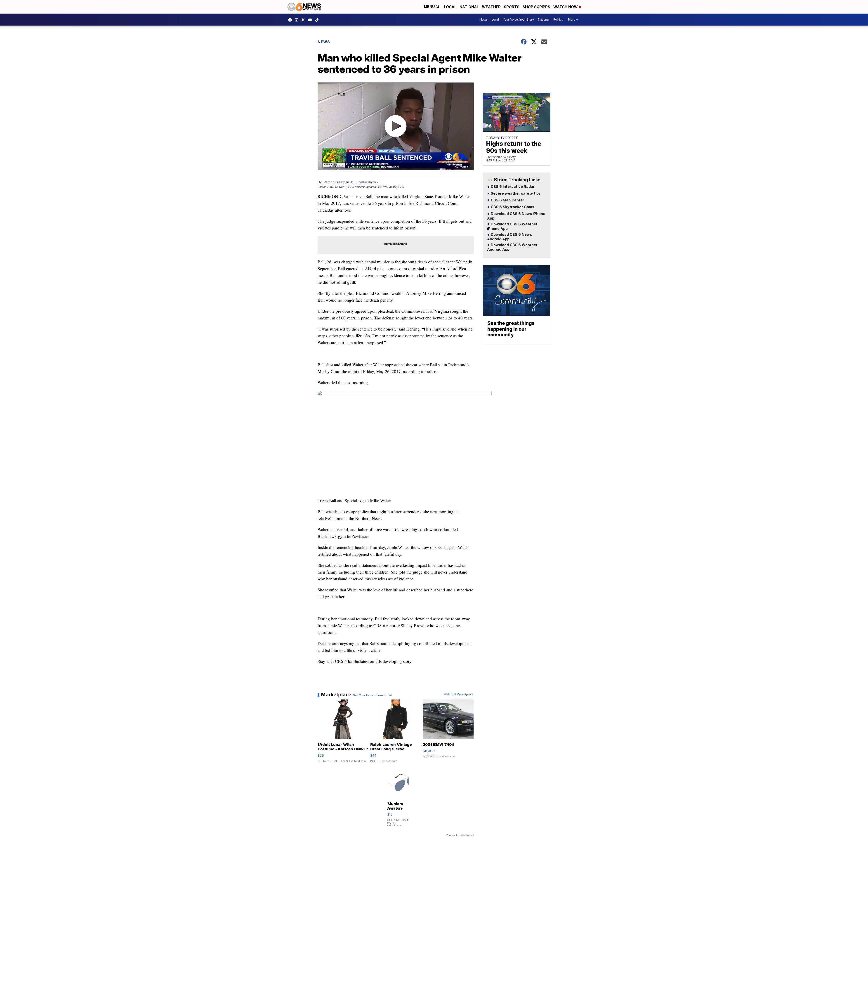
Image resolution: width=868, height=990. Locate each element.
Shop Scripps (536, 7)
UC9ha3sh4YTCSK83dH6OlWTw (311, 20)
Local (450, 7)
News (484, 19)
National (469, 7)
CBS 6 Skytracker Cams (512, 207)
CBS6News (291, 20)
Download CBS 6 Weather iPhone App (512, 226)
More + (573, 19)
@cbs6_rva (318, 20)
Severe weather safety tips (515, 193)
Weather (491, 7)
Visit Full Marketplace (459, 694)
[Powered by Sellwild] (467, 835)
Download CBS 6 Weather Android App (512, 247)
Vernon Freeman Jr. (338, 182)
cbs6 (297, 20)
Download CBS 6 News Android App (509, 237)
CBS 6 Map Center (507, 200)
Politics (558, 19)
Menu (430, 7)
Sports (511, 7)
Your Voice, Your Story (518, 19)
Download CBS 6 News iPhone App (516, 216)
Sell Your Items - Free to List (372, 695)
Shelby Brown (367, 182)
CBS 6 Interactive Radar (512, 187)
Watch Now (566, 7)
